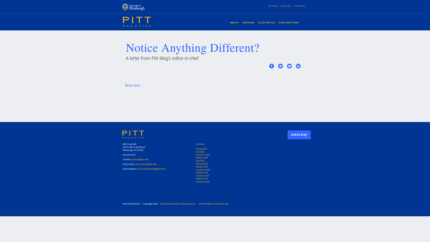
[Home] (137, 21)
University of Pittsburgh (146, 6)
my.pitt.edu (286, 6)
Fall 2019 (200, 160)
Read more (132, 85)
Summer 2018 (203, 169)
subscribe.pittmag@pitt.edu (151, 168)
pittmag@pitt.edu (140, 159)
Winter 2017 (202, 178)
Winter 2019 (202, 166)
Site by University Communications (177, 203)
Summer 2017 (203, 175)
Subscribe (299, 134)
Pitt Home (272, 6)
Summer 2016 (203, 181)
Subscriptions (288, 22)
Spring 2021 (202, 148)
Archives (248, 22)
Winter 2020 (202, 157)
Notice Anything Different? (192, 47)
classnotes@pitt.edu (146, 164)
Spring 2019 (202, 163)
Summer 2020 (203, 154)
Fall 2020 (200, 151)
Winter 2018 (202, 172)
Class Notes (266, 22)
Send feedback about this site (213, 203)
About (234, 22)
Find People (300, 6)
